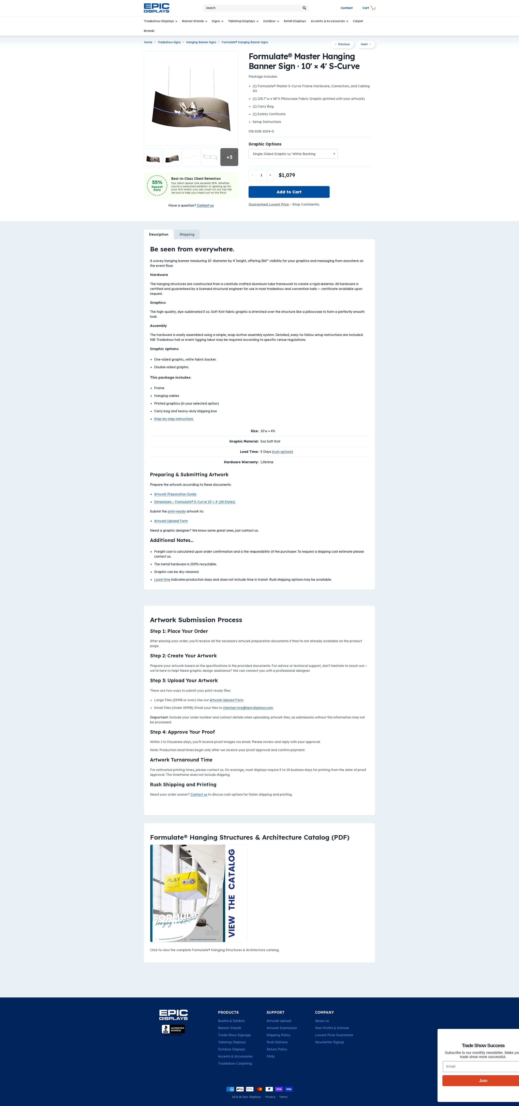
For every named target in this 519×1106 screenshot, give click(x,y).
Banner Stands (229, 1028)
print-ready (177, 511)
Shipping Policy (278, 1035)
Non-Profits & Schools (332, 1028)
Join (469, 1080)
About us (322, 1021)
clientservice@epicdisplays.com (248, 708)
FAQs (271, 1056)
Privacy (270, 1097)
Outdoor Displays (231, 1049)
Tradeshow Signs (169, 42)
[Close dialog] (509, 1034)
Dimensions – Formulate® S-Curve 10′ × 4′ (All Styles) (194, 502)
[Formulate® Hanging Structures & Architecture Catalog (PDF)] (199, 942)
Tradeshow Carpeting (235, 1063)
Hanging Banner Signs (201, 42)
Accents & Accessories (235, 1056)
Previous (344, 44)
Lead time (162, 579)
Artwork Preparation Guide (175, 494)
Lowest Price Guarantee (334, 1035)
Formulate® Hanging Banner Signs (245, 42)
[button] (255, 8)
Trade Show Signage (234, 1035)
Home (148, 42)
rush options (282, 452)
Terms (283, 1097)
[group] (191, 98)
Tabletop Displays (232, 1042)
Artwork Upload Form (171, 521)
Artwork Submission (282, 1028)
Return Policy (277, 1049)
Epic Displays (251, 1097)
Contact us (198, 794)
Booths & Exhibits (231, 1021)
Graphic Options (265, 143)
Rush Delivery (277, 1042)
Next (364, 44)
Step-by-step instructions (173, 419)
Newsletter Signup (329, 1042)
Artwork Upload (279, 1021)
